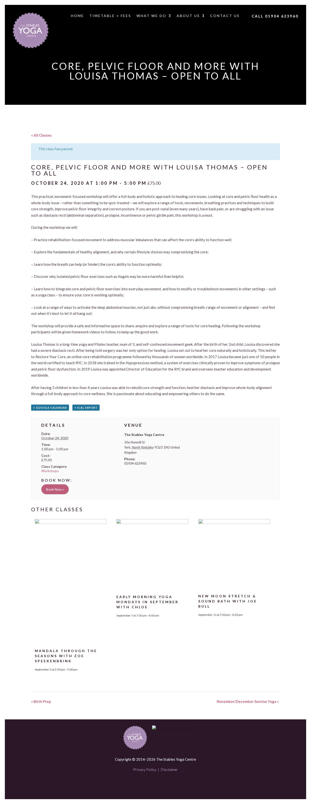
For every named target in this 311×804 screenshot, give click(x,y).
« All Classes (41, 135)
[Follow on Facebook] (147, 784)
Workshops (50, 471)
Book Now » (55, 489)
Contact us (225, 16)
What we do (151, 16)
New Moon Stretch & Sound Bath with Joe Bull (227, 601)
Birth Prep (41, 701)
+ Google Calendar (50, 407)
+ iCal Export (86, 407)
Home (77, 16)
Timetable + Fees (110, 16)
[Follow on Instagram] (163, 784)
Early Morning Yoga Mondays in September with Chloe (147, 602)
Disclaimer (169, 769)
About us (188, 16)
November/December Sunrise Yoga (248, 701)
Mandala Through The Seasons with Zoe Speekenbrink (66, 656)
